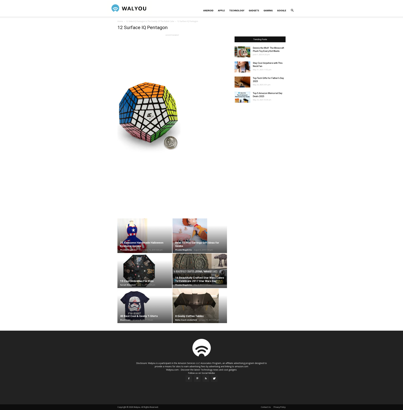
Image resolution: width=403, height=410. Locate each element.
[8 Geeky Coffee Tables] (200, 306)
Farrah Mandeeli (128, 285)
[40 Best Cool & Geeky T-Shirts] (144, 306)
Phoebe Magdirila (128, 250)
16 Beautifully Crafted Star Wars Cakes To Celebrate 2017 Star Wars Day (199, 279)
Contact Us (266, 407)
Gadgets (254, 10)
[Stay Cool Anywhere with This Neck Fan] (242, 66)
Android (208, 10)
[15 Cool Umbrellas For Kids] (144, 270)
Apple (221, 10)
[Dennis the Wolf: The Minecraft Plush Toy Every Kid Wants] (242, 51)
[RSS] (206, 378)
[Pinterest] (197, 378)
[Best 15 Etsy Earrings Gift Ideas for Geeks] (200, 235)
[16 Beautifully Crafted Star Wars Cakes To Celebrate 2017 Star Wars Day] (200, 269)
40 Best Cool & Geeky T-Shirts (139, 316)
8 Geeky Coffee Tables (189, 316)
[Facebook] (189, 378)
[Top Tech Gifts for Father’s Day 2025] (242, 82)
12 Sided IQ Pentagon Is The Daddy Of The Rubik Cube (150, 21)
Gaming (268, 10)
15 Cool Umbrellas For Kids (136, 281)
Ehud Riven (125, 320)
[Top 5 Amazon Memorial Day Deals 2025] (242, 97)
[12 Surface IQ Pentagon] (172, 117)
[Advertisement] (172, 59)
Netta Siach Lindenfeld (186, 320)
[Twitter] (214, 378)
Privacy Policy (280, 407)
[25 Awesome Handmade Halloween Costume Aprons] (144, 235)
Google (281, 10)
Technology (236, 10)
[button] (292, 10)
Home (120, 21)
